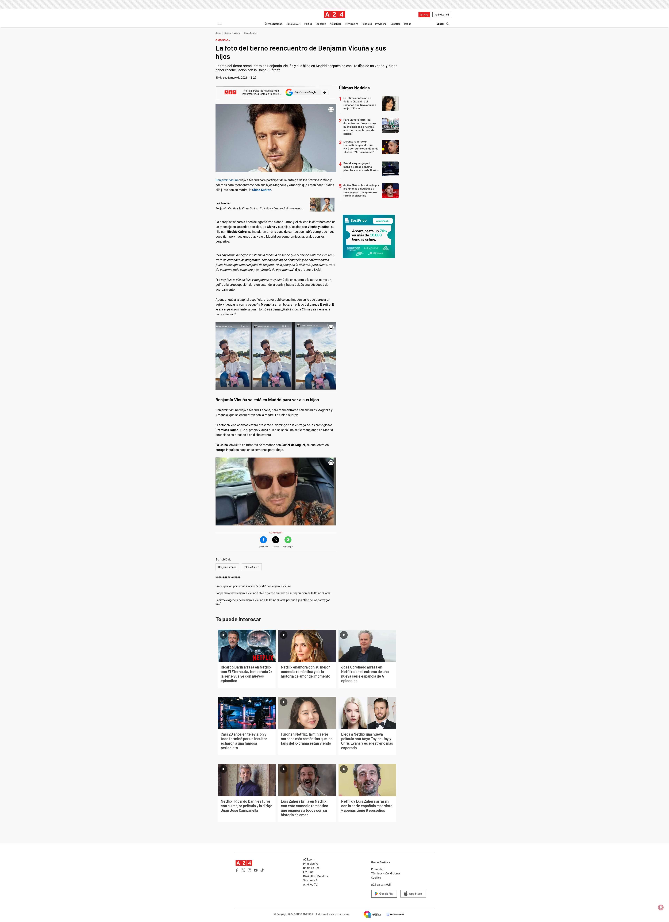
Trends (407, 23)
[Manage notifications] (661, 907)
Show (218, 33)
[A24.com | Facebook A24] (237, 870)
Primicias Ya (351, 23)
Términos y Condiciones (386, 873)
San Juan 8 (310, 880)
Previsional (381, 23)
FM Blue (308, 872)
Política (308, 23)
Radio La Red (442, 14)
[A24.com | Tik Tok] (262, 870)
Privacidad (377, 869)
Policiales (367, 23)
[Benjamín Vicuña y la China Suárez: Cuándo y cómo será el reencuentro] (322, 205)
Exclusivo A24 (293, 23)
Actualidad (335, 23)
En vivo (424, 14)
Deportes (395, 23)
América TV (310, 884)
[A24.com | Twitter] (243, 870)
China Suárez (250, 33)
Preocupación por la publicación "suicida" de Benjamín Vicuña (253, 586)
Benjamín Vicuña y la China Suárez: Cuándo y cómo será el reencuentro (259, 208)
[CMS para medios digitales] (392, 914)
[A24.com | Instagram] (249, 870)
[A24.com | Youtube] (255, 870)
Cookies (376, 877)
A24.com (308, 859)
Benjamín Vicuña (232, 33)
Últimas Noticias (273, 23)
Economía (321, 23)
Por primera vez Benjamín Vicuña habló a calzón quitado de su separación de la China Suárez (273, 593)
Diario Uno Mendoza (315, 876)
